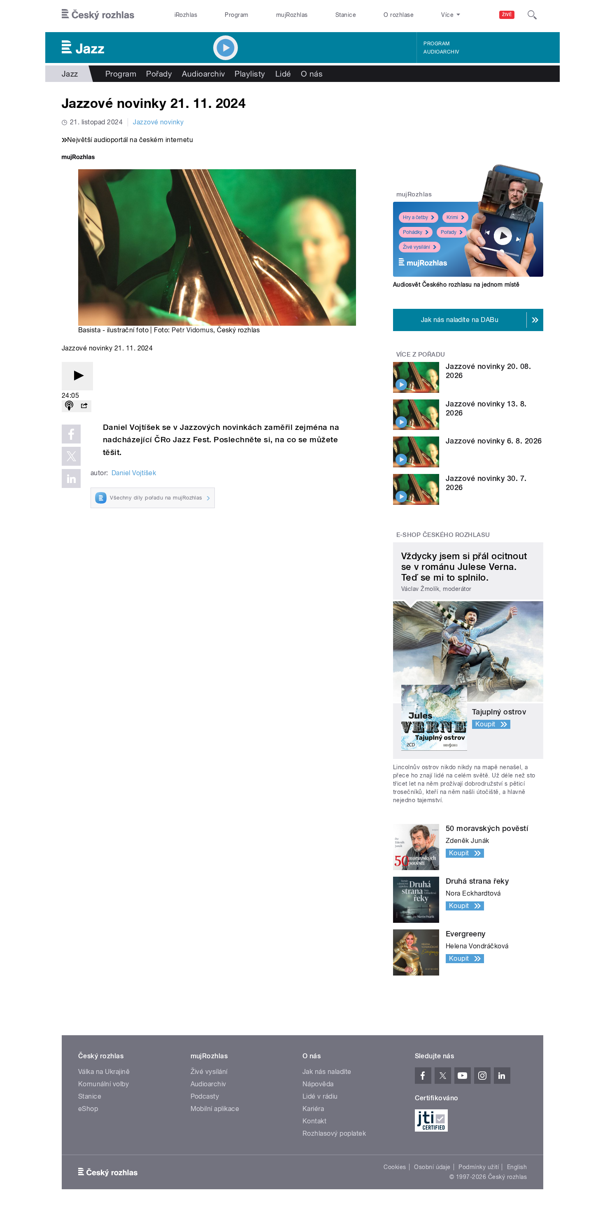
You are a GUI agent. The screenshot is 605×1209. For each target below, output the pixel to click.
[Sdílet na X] (71, 456)
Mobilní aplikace (215, 1109)
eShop (88, 1109)
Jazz (70, 73)
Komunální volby (103, 1084)
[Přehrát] (77, 376)
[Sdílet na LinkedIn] (71, 478)
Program (236, 15)
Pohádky (412, 232)
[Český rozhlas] (98, 15)
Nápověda (318, 1084)
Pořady (159, 73)
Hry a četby (415, 217)
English (517, 1167)
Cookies (395, 1167)
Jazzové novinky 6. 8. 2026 (494, 440)
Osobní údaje (432, 1167)
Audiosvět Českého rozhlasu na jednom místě (456, 284)
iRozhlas (186, 15)
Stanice (345, 15)
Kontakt (314, 1121)
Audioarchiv (441, 52)
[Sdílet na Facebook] (71, 434)
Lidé (283, 73)
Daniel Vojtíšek (134, 473)
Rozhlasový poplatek (334, 1133)
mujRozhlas (292, 15)
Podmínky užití (478, 1167)
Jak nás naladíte (326, 1072)
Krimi (452, 217)
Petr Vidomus (192, 330)
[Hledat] (532, 15)
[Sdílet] (84, 406)
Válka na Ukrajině (104, 1072)
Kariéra (313, 1109)
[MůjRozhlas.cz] (78, 158)
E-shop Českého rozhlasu (443, 535)
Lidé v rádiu (320, 1096)
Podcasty (205, 1096)
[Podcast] (69, 406)
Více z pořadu (420, 354)
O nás (312, 73)
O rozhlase (399, 15)
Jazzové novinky (158, 122)
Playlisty (250, 73)
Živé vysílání (416, 247)
